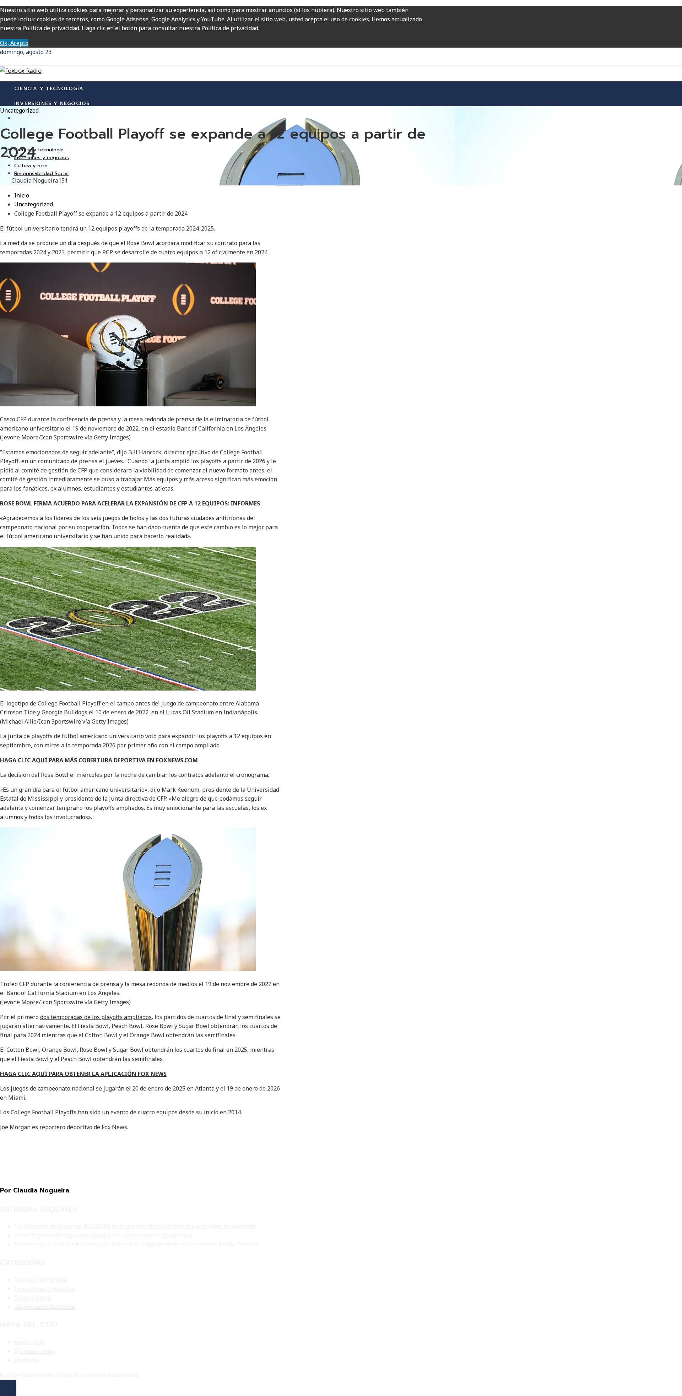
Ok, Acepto (14, 43)
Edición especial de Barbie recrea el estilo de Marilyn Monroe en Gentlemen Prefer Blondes (136, 1244)
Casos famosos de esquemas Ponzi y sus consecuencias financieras (103, 1235)
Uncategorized (19, 110)
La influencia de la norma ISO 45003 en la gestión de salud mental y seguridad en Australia (135, 1226)
